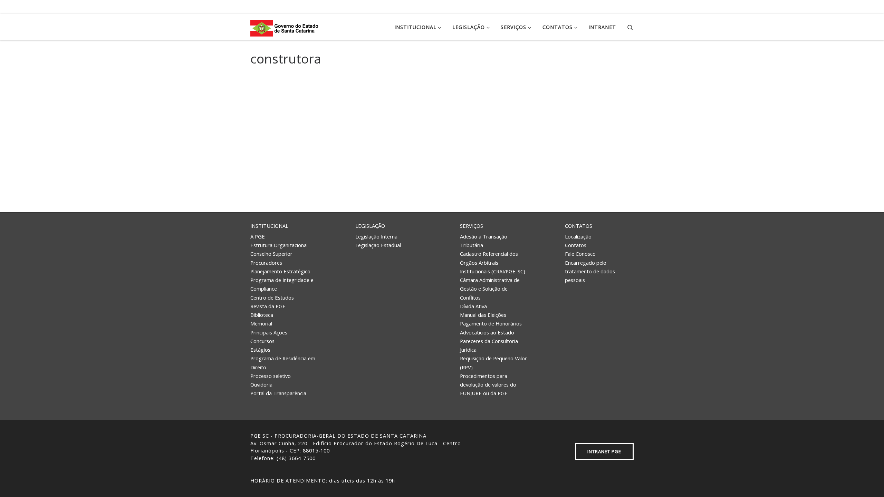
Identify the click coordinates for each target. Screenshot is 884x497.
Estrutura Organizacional (279, 245)
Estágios (260, 349)
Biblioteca (261, 314)
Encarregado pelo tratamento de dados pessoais (590, 271)
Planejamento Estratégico (280, 271)
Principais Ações (268, 332)
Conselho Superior (271, 253)
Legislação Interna (376, 236)
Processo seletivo (270, 375)
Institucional (269, 225)
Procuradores (266, 262)
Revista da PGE (268, 306)
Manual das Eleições (483, 314)
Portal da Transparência (278, 393)
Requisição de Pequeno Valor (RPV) (493, 362)
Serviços (471, 225)
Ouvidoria (261, 384)
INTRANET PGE (604, 451)
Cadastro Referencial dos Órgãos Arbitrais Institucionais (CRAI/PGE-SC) (492, 262)
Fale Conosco (580, 253)
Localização (578, 236)
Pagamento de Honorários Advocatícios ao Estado (491, 327)
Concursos (262, 341)
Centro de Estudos (272, 297)
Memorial (261, 323)
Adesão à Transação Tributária (483, 240)
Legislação (370, 225)
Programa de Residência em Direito (282, 362)
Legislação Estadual (378, 245)
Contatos (578, 225)
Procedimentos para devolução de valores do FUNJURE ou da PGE (488, 384)
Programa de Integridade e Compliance (282, 284)
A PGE (257, 236)
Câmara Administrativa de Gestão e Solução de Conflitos (490, 288)
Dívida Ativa (473, 306)
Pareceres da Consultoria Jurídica (489, 345)
